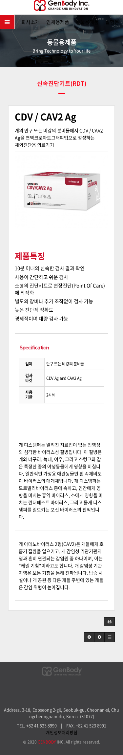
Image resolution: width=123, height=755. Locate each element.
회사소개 (30, 22)
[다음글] (99, 637)
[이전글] (89, 637)
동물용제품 (87, 22)
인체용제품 (57, 22)
